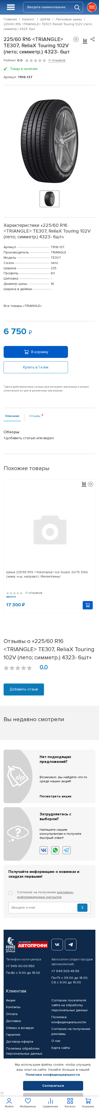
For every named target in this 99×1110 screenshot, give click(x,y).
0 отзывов (57, 60)
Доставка (13, 1021)
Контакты (13, 1007)
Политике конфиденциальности (53, 1075)
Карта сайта (60, 1048)
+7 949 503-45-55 (65, 971)
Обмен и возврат (20, 1028)
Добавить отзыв (24, 689)
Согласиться (53, 1086)
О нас (56, 1041)
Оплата (12, 1014)
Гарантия (13, 1035)
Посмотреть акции (55, 796)
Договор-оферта (19, 1042)
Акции (10, 1000)
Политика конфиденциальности (68, 1019)
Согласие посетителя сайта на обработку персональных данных (69, 1005)
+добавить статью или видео (29, 438)
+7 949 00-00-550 (20, 966)
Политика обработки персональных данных (24, 1051)
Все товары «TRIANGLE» (23, 306)
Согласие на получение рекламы (70, 1031)
